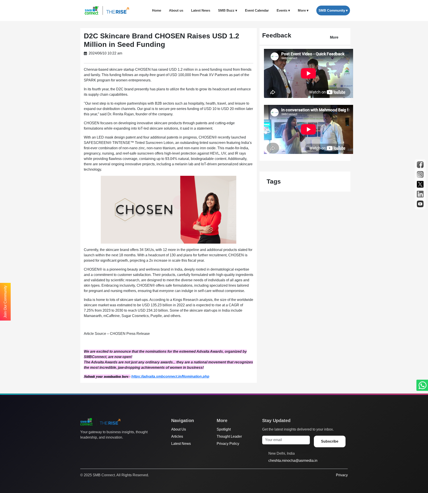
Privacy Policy (228, 443)
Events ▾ (283, 10)
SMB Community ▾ (333, 10)
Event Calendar (257, 10)
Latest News (200, 10)
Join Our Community (5, 302)
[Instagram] (99, 446)
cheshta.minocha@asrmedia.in (292, 460)
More (334, 37)
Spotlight (224, 429)
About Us (178, 429)
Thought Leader (229, 436)
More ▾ (303, 10)
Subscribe (329, 441)
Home (156, 10)
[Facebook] (91, 446)
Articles (177, 436)
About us (176, 10)
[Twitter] (82, 446)
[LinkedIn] (108, 446)
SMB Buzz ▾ (227, 10)
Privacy (342, 475)
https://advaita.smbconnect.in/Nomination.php (170, 376)
